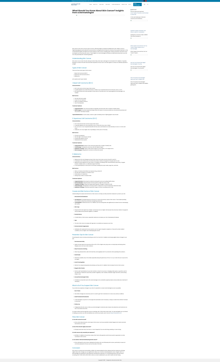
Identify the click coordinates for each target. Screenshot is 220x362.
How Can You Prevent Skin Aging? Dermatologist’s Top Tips (138, 63)
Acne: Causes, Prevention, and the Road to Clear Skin (139, 13)
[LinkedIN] (147, 1)
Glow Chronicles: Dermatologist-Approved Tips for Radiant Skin (138, 78)
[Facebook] (142, 1)
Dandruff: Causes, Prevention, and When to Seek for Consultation (138, 31)
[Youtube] (146, 1)
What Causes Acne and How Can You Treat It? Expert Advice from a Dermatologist (139, 47)
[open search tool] (147, 4)
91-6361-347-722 (90, 0)
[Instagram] (144, 1)
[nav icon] (144, 4)
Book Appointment (137, 4)
